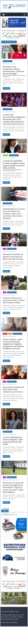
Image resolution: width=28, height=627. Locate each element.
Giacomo (14, 63)
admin (14, 206)
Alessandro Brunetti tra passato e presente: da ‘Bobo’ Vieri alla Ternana (13, 256)
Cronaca (5, 333)
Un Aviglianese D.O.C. (7, 61)
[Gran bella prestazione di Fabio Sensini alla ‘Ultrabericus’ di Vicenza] (14, 372)
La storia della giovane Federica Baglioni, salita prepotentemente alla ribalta (13, 440)
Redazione (11, 609)
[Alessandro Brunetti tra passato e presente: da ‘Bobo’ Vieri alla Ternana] (14, 239)
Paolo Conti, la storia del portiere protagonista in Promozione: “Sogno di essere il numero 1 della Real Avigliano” (13, 487)
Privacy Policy (5, 622)
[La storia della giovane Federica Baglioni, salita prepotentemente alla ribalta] (14, 418)
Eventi (10, 333)
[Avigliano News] (3, 14)
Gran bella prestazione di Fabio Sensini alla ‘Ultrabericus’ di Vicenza (13, 389)
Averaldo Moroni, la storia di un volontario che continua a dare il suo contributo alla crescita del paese (14, 213)
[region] (14, 22)
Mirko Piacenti (16, 480)
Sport (4, 248)
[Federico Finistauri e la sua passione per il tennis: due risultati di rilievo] (14, 282)
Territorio (5, 155)
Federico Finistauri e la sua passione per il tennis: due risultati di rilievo (14, 300)
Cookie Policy (13, 622)
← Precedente (5, 508)
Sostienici (4, 609)
